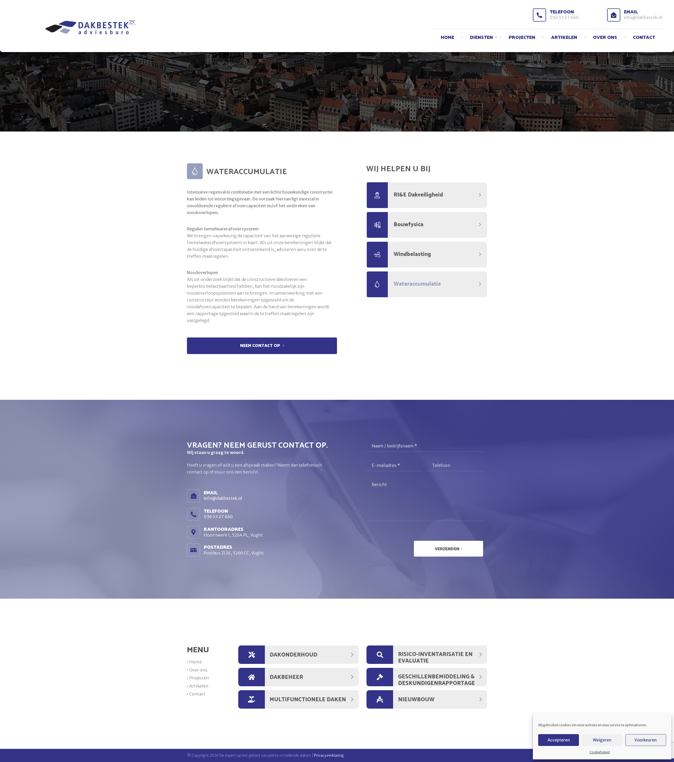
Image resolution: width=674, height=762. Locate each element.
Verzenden (447, 549)
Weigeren (602, 740)
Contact (644, 38)
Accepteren (559, 740)
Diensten (481, 38)
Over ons (605, 38)
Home (447, 38)
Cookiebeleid (599, 752)
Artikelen (564, 38)
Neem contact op (260, 345)
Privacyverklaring (329, 755)
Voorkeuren (646, 740)
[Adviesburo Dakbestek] (70, 27)
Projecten (522, 38)
